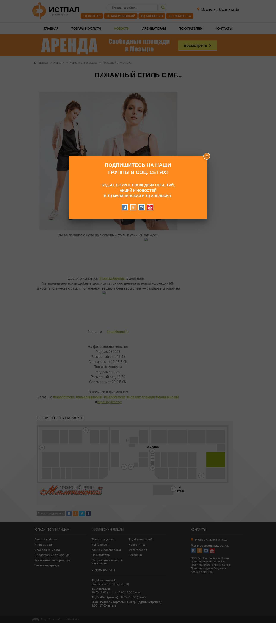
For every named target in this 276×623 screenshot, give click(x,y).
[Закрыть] (206, 156)
